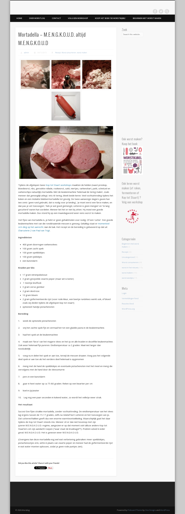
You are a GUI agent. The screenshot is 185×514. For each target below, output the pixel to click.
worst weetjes (128, 278)
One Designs (150, 510)
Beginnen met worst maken (147, 18)
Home (19, 18)
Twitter (161, 11)
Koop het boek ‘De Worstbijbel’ (110, 18)
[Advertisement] (132, 88)
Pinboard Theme (135, 510)
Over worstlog (37, 18)
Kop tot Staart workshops (59, 185)
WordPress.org (128, 309)
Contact (56, 18)
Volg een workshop (78, 18)
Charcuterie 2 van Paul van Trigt (34, 230)
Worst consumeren (69, 52)
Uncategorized (128, 257)
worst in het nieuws (130, 267)
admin (26, 52)
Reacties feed (128, 303)
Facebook (155, 11)
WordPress (165, 510)
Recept (58, 52)
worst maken (82, 52)
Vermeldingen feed (130, 298)
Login (124, 293)
